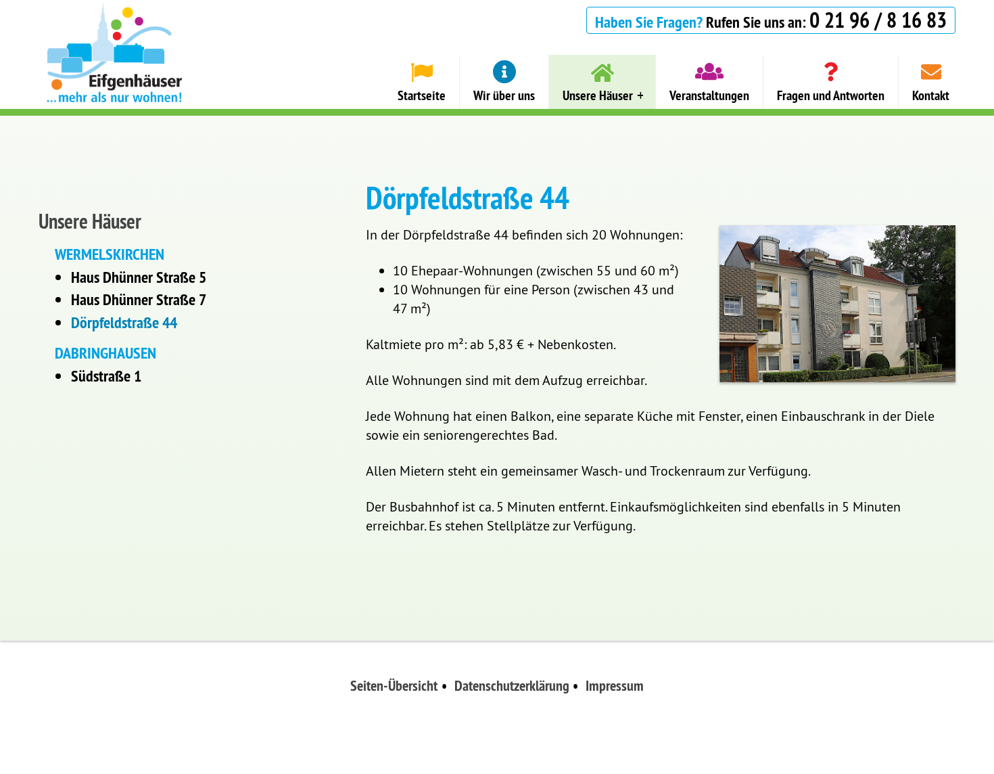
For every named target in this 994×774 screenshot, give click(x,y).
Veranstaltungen (709, 95)
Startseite (422, 95)
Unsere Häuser (598, 95)
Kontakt (930, 95)
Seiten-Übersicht (393, 685)
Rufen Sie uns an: (771, 20)
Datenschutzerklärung (511, 685)
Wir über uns (504, 95)
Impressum (615, 685)
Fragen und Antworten (830, 95)
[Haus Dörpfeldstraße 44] (837, 304)
